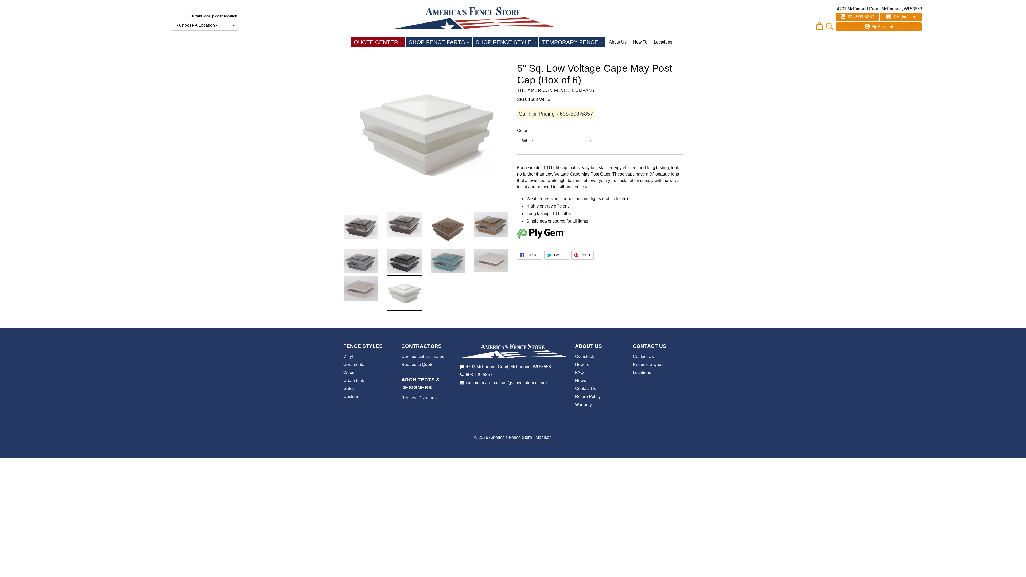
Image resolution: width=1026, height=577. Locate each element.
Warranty (583, 404)
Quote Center (379, 42)
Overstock (584, 356)
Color (522, 130)
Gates (349, 388)
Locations (663, 42)
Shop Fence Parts (440, 42)
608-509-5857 (860, 17)
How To (640, 42)
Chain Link (353, 380)
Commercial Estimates (422, 356)
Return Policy (588, 396)
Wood (349, 372)
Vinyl (348, 356)
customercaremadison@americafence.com (506, 382)
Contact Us (904, 17)
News (580, 380)
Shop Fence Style (507, 42)
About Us (618, 42)
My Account (882, 26)
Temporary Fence (573, 42)
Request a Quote (417, 364)
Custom (350, 396)
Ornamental (354, 364)
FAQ (579, 372)
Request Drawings (419, 398)
